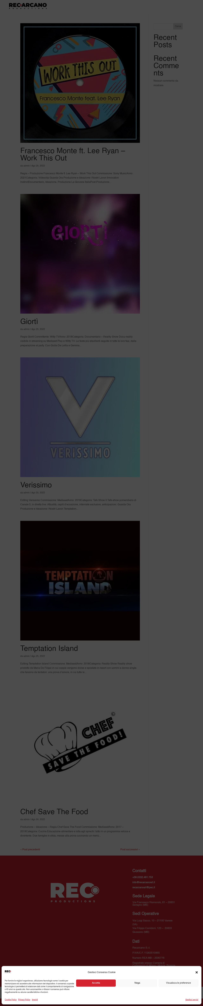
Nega (137, 983)
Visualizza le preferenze (178, 983)
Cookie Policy (11, 1000)
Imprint (35, 1000)
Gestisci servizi (191, 1000)
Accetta (96, 983)
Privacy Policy (24, 1000)
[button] (196, 972)
